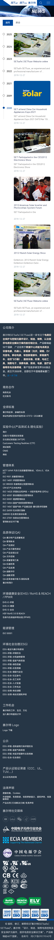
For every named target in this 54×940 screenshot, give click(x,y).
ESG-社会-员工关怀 (12, 679)
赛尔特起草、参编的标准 (14, 412)
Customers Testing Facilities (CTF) (19, 443)
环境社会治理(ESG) (15, 644)
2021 (9, 83)
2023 (9, 59)
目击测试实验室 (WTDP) (14, 439)
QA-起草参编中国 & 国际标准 (16, 579)
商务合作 (8, 387)
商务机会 (7, 392)
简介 (5, 432)
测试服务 (7, 447)
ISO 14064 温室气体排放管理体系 (18, 503)
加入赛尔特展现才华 (12, 714)
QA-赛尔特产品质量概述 (14, 538)
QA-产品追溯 (9, 568)
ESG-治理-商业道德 (12, 691)
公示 (5, 741)
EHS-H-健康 (8, 606)
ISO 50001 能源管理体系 (14, 499)
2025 (9, 34)
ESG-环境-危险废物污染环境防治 (18, 746)
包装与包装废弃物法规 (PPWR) (16, 617)
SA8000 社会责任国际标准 (15, 514)
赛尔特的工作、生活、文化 (15, 710)
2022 (9, 71)
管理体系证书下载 (11, 522)
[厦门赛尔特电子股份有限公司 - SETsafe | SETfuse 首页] (20, 3)
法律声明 (8, 788)
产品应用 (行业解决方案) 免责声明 (18, 803)
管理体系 (8, 465)
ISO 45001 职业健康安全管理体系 (18, 495)
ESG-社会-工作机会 (12, 687)
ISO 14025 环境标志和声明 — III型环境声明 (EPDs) (25, 492)
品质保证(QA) (11, 532)
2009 (9, 95)
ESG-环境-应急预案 (12, 668)
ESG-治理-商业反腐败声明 (15, 694)
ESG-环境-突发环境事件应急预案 (18, 754)
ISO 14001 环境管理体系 (14, 480)
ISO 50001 (7, 633)
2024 (9, 46)
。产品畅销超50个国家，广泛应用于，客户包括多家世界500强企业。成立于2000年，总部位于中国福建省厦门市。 (27, 355)
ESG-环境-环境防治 (12, 653)
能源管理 (8, 628)
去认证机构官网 (10, 777)
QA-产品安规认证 (11, 553)
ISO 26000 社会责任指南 (14, 510)
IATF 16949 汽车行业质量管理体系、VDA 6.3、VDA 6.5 (26, 471)
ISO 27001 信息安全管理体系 (16, 518)
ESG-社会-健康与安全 (13, 672)
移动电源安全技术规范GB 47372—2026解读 (23, 416)
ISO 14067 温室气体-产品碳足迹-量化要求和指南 (25, 507)
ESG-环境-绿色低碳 (12, 664)
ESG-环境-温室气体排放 (14, 661)
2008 (9, 108)
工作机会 (8, 705)
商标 (5, 454)
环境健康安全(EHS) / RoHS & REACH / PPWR (27, 595)
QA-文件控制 (9, 556)
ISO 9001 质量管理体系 (13, 476)
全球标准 (8, 407)
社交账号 (7, 396)
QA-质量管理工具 (11, 560)
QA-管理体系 (9, 541)
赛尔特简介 (8, 583)
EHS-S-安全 (8, 610)
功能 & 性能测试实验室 (13, 436)
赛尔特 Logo (11, 725)
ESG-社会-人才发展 (12, 683)
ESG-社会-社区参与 (12, 676)
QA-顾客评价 (9, 571)
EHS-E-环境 (8, 602)
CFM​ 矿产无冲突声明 (12, 488)
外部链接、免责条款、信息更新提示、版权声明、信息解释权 (27, 798)
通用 (7, 22)
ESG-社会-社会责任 (12, 757)
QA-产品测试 (9, 545)
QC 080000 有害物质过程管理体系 (18, 484)
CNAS (5, 451)
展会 (18, 22)
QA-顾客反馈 (9, 575)
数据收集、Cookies (11, 793)
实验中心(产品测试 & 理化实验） (24, 427)
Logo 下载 (7, 730)
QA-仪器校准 (9, 564)
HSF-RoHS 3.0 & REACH (14, 613)
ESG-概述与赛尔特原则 (13, 649)
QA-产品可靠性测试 (12, 549)
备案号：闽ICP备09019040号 (36, 936)
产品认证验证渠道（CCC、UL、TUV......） (23, 770)
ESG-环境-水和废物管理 (14, 657)
